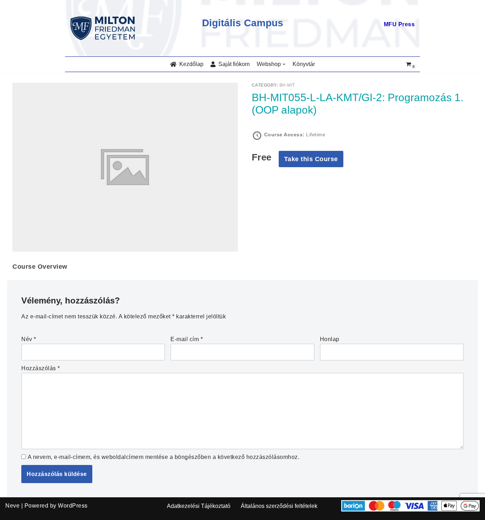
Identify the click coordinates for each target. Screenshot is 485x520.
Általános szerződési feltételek (279, 506)
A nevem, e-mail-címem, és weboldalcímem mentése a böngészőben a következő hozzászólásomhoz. (164, 457)
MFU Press (399, 24)
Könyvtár (304, 64)
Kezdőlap (189, 64)
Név (28, 339)
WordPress (73, 506)
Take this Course (311, 159)
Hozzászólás (40, 368)
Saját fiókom (233, 64)
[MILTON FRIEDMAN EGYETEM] (104, 28)
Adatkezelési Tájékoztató (198, 506)
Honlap (329, 339)
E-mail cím (186, 339)
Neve (12, 506)
